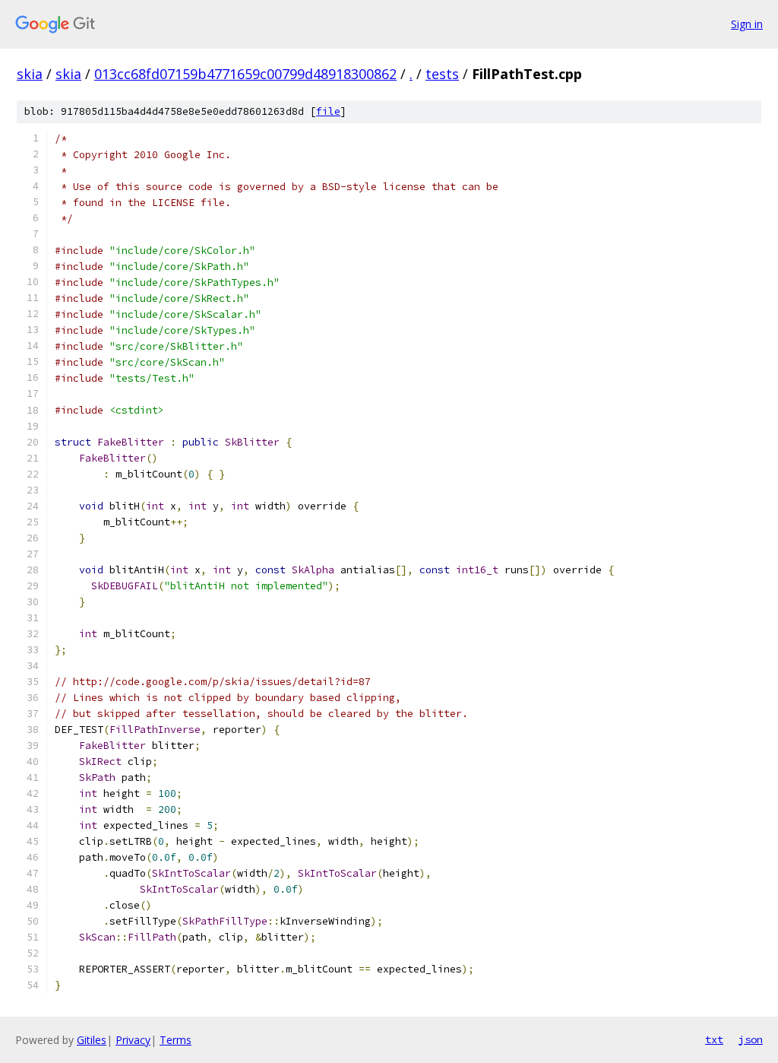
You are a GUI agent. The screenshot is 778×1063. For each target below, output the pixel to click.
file (328, 111)
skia (30, 74)
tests (442, 74)
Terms (175, 1040)
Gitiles (91, 1040)
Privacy (132, 1040)
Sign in (747, 24)
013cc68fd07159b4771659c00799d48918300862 (245, 74)
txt (714, 1039)
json (750, 1039)
